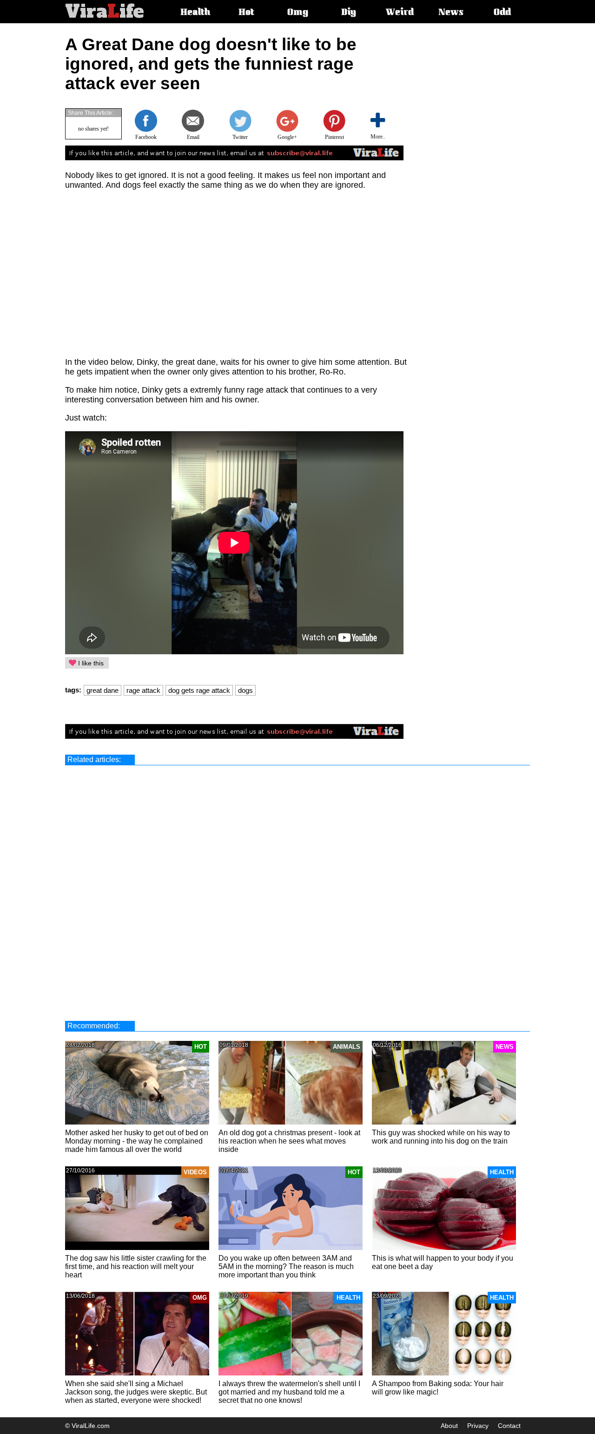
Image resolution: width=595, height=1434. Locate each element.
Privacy (478, 1425)
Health (195, 13)
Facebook (146, 137)
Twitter (240, 137)
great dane (102, 690)
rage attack (143, 690)
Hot (246, 13)
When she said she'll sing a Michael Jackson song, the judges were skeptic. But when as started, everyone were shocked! (136, 1392)
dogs (245, 690)
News (450, 13)
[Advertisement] (486, 174)
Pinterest (334, 137)
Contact (509, 1425)
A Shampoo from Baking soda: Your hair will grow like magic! (437, 1388)
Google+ (287, 137)
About (449, 1425)
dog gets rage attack (199, 690)
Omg (297, 13)
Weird (400, 13)
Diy (348, 13)
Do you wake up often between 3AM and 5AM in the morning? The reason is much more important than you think (286, 1266)
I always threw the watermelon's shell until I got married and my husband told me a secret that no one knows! (289, 1392)
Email (193, 137)
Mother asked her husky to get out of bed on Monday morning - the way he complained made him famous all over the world (136, 1141)
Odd (502, 13)
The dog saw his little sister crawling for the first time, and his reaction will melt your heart (135, 1266)
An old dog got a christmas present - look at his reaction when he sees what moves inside (289, 1141)
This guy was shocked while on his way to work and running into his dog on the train (441, 1137)
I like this (90, 663)
